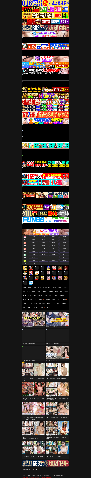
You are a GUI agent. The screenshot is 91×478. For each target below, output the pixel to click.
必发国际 (56, 295)
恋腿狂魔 (64, 248)
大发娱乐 (24, 299)
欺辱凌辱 (33, 245)
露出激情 (43, 254)
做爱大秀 (53, 303)
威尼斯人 (24, 287)
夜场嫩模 (50, 295)
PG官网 (29, 287)
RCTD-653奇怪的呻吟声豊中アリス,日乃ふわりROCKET (34, 398)
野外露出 (64, 245)
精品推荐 (33, 236)
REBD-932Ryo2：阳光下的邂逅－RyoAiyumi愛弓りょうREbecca (57, 398)
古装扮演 (33, 248)
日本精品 (43, 239)
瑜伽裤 (54, 251)
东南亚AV (64, 242)
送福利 (65, 287)
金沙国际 (35, 303)
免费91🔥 (24, 307)
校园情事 (43, 260)
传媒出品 (33, 257)
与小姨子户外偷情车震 (51, 326)
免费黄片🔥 (42, 307)
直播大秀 (58, 303)
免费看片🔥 (41, 299)
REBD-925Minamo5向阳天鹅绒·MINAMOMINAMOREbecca (53, 457)
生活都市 (33, 260)
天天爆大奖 (30, 303)
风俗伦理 (64, 260)
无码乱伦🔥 (64, 299)
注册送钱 (55, 287)
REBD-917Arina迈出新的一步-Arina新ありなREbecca (56, 418)
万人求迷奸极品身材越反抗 (29, 360)
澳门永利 (45, 287)
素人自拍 (64, 239)
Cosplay (53, 239)
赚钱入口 (48, 307)
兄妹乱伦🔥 (36, 307)
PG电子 (49, 287)
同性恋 (64, 257)
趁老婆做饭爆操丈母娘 (28, 326)
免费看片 (48, 303)
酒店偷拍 (66, 291)
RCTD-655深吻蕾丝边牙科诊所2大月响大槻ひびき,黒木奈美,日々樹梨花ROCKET (33, 418)
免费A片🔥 (30, 307)
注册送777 (60, 287)
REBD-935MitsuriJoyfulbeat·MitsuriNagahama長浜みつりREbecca (34, 438)
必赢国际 (34, 291)
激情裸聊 (53, 299)
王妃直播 (29, 295)
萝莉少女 (64, 236)
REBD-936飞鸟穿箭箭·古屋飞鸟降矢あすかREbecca (56, 379)
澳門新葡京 (30, 299)
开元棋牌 (34, 287)
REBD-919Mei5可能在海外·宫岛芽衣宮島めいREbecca (33, 457)
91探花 (43, 245)
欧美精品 (54, 236)
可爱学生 (54, 248)
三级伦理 (33, 239)
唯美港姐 (54, 242)
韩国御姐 (43, 242)
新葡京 (23, 291)
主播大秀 (24, 295)
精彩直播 (56, 291)
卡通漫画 (33, 254)
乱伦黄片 (35, 295)
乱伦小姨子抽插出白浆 (51, 360)
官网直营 (39, 287)
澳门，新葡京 (42, 303)
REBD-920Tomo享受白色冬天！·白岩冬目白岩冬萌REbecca (33, 379)
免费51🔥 (59, 299)
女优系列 (43, 248)
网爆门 (64, 254)
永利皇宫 (35, 299)
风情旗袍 (33, 251)
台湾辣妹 (33, 242)
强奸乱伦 (43, 236)
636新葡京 (48, 299)
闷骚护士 (64, 251)
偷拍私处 (40, 295)
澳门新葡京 (62, 295)
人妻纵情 (54, 260)
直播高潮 (51, 291)
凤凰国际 (39, 291)
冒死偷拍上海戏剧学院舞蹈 (52, 343)
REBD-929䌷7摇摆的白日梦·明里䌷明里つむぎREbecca (57, 437)
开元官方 (24, 303)
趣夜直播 (45, 295)
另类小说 (33, 263)
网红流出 (54, 245)
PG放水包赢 (45, 291)
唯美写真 (54, 254)
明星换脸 (43, 251)
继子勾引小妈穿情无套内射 (29, 343)
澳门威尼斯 (64, 303)
